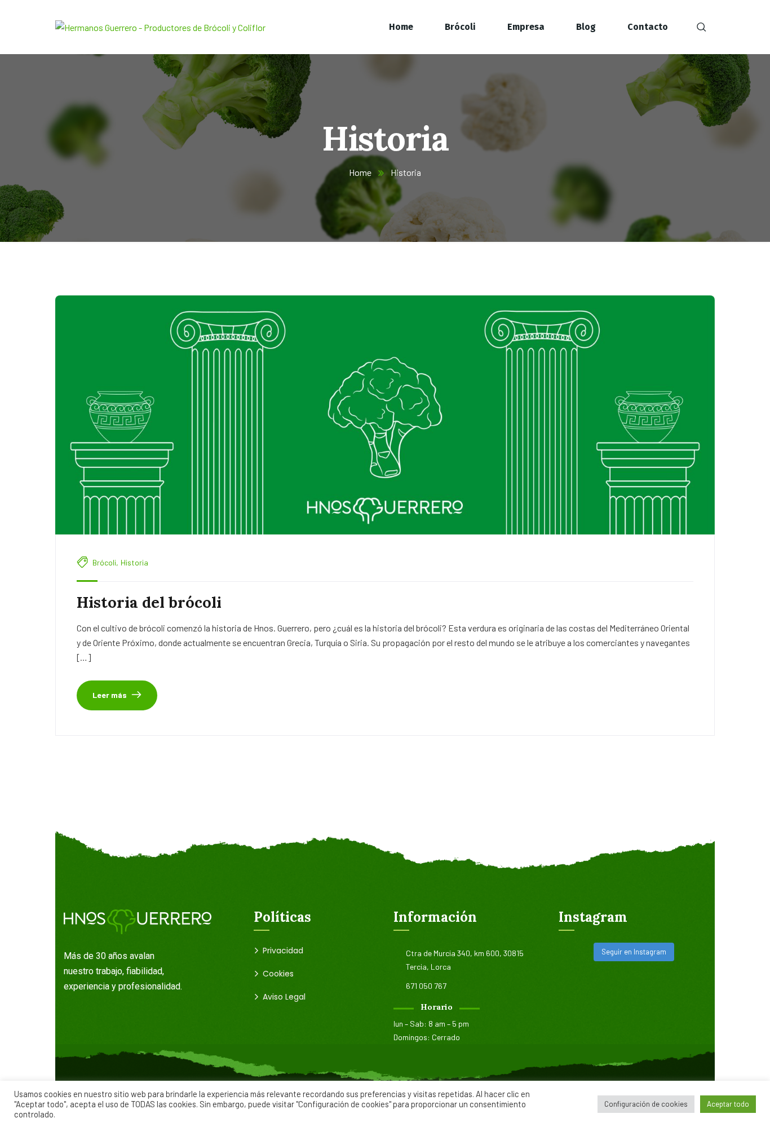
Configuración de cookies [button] (646, 1103)
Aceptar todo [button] (728, 1103)
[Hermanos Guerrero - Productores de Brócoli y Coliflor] (160, 27)
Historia (134, 562)
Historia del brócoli (149, 602)
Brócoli (104, 562)
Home (360, 172)
